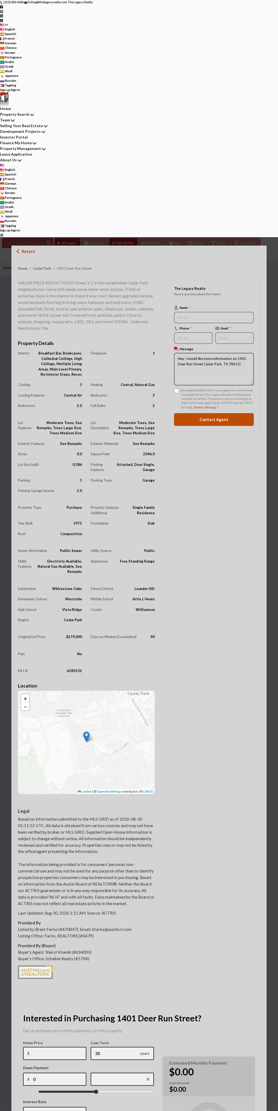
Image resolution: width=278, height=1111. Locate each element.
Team (5, 120)
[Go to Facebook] (1, 6)
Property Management (20, 148)
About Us (8, 160)
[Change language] (4, 25)
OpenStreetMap (108, 791)
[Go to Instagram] (1, 11)
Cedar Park (42, 268)
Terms (198, 407)
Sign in (15, 90)
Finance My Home (16, 142)
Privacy (210, 407)
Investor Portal (14, 137)
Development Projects (20, 131)
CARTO (148, 791)
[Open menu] (1, 235)
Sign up (5, 90)
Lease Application (16, 154)
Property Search (14, 114)
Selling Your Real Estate (21, 125)
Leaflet (86, 791)
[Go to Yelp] (1, 20)
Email (226, 328)
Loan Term (100, 1043)
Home (22, 268)
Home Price (33, 1043)
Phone (185, 328)
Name (185, 307)
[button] (86, 736)
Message (186, 349)
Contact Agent (214, 419)
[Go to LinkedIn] (1, 15)
